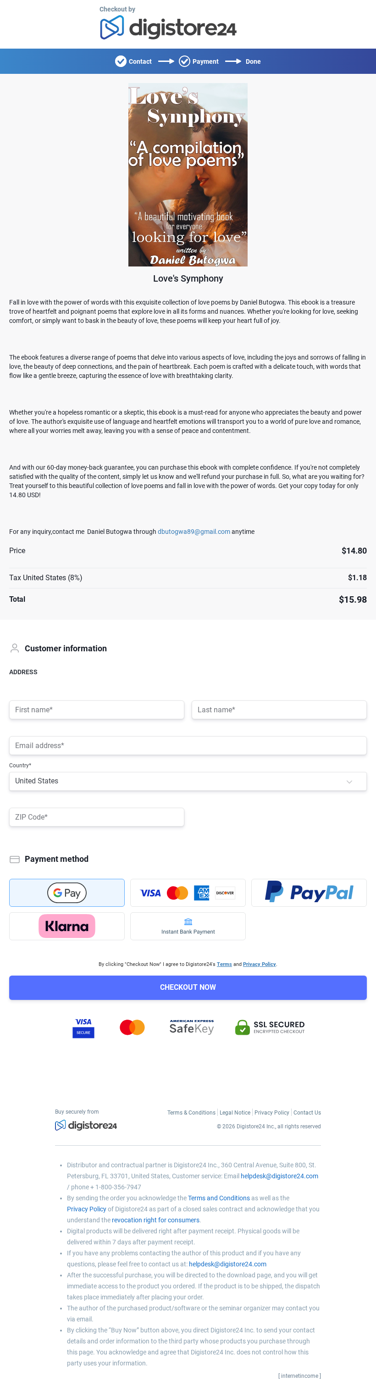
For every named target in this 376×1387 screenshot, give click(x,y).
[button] (349, 781)
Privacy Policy (259, 964)
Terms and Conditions (219, 1198)
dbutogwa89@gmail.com (194, 531)
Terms (224, 964)
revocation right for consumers (155, 1220)
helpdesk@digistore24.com (279, 1176)
